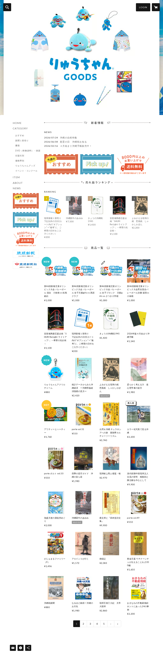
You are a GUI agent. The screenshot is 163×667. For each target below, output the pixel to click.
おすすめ (19, 135)
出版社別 (19, 155)
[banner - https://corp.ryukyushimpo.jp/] (26, 265)
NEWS (17, 188)
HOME (17, 122)
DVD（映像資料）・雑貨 (27, 150)
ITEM (16, 177)
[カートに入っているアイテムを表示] (156, 7)
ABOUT (18, 182)
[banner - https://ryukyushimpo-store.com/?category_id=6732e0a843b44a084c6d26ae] (26, 220)
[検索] (7, 7)
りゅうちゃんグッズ (25, 165)
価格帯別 (19, 160)
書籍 (17, 145)
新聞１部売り (22, 140)
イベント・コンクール (26, 170)
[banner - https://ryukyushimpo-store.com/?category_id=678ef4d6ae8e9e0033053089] (26, 201)
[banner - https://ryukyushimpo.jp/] (26, 254)
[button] (143, 7)
